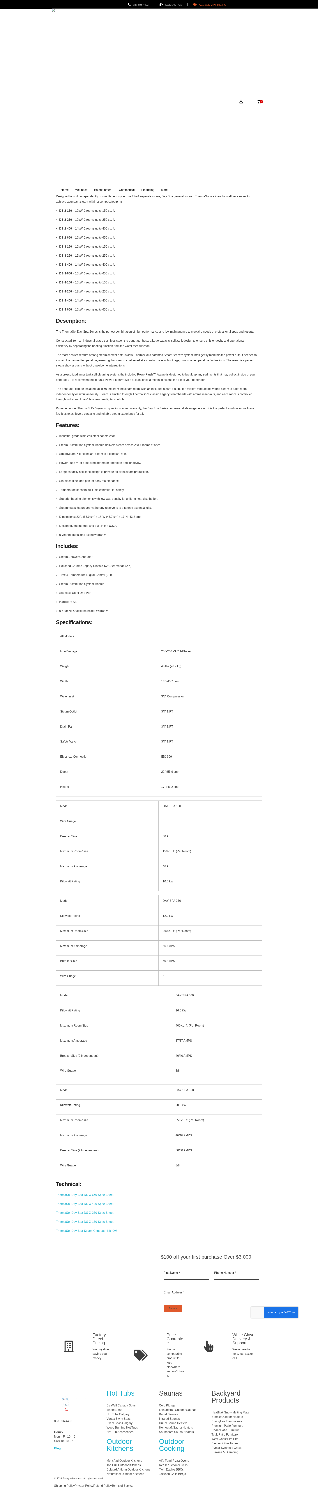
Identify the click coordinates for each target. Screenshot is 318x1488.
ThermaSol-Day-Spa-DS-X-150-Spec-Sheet (84, 1221)
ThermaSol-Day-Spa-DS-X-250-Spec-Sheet (84, 1212)
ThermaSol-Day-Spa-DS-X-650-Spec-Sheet (84, 1194)
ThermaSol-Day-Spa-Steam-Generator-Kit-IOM (86, 1230)
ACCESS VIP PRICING (212, 4)
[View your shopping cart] (259, 100)
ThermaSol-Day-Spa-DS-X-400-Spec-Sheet (84, 1203)
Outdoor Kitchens (120, 1445)
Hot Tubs (121, 1393)
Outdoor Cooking (171, 1445)
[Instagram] (100, 4)
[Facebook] (93, 4)
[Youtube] (115, 4)
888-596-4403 (141, 4)
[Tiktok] (107, 4)
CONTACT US (173, 4)
